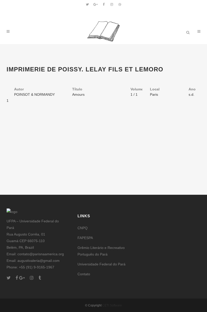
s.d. (191, 94)
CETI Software (112, 305)
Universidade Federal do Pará (101, 264)
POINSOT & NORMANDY (34, 94)
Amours (78, 94)
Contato (83, 274)
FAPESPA (85, 238)
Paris (154, 94)
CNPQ (82, 228)
